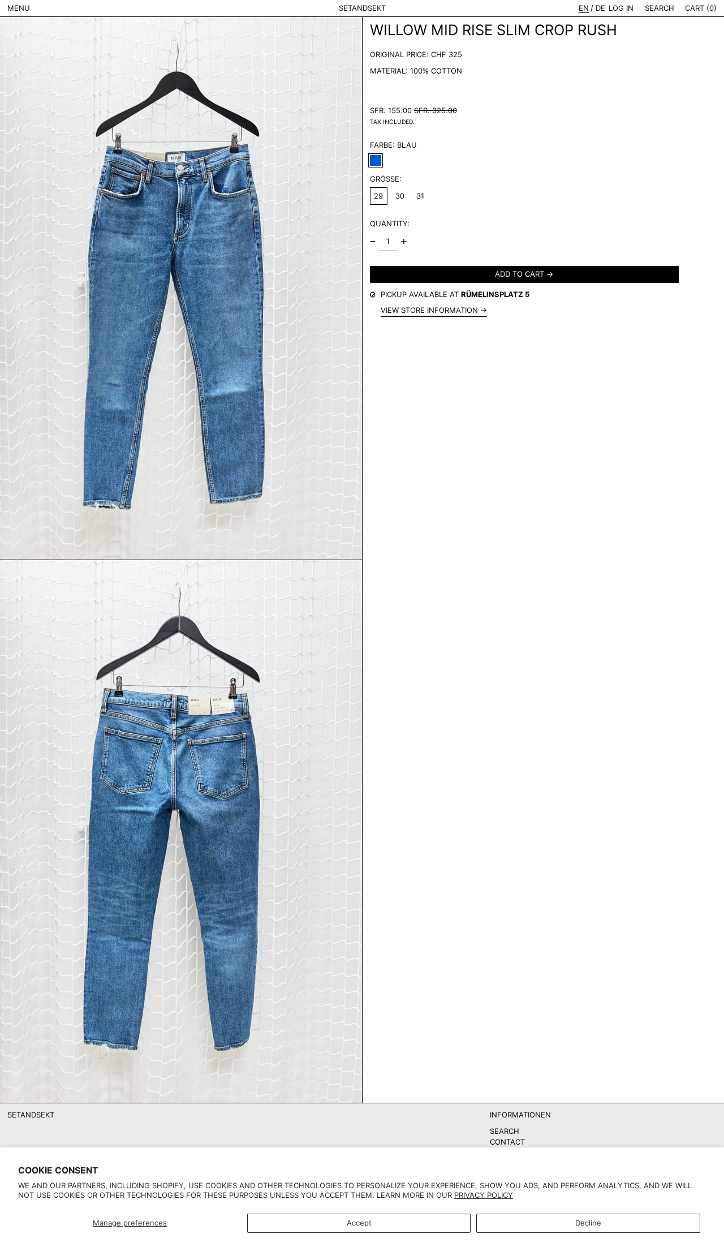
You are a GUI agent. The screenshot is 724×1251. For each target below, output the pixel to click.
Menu (18, 7)
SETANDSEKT (362, 7)
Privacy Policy (483, 1195)
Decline (588, 1222)
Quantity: (390, 223)
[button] (659, 8)
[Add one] (403, 241)
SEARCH (504, 1131)
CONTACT (507, 1141)
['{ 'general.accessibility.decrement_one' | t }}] (372, 241)
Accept (359, 1222)
